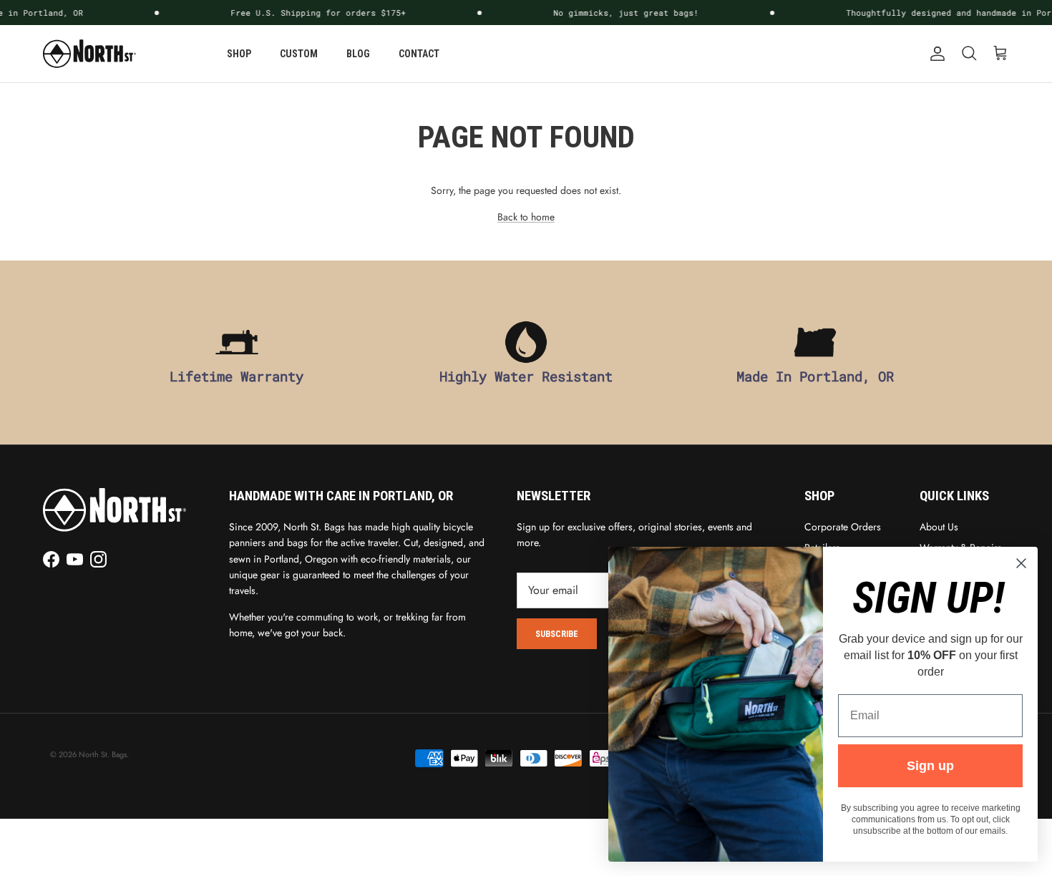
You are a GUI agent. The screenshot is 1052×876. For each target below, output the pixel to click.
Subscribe (556, 634)
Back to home (526, 217)
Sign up (930, 766)
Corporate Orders (842, 527)
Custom (299, 53)
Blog (358, 53)
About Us (939, 527)
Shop (239, 53)
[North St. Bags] (89, 53)
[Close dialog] (1021, 563)
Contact (419, 53)
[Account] (934, 53)
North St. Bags (103, 754)
